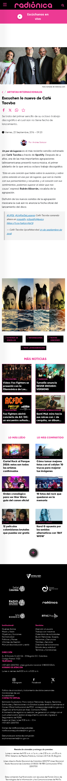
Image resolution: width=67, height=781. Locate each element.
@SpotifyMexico (35, 219)
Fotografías (44, 457)
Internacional (36, 338)
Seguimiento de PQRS (12, 718)
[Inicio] (33, 4)
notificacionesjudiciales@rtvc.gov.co (18, 731)
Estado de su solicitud (45, 647)
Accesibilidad (8, 696)
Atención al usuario (44, 629)
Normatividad (8, 637)
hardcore (43, 379)
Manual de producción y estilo (15, 645)
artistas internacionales (50, 410)
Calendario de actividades (47, 634)
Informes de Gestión (11, 642)
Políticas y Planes (9, 640)
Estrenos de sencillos (12, 339)
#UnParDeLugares (25, 215)
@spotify (21, 219)
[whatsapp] (16, 110)
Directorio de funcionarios (47, 645)
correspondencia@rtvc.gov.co (48, 707)
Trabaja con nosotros (45, 632)
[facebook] (3, 110)
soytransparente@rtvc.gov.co (15, 739)
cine (7, 490)
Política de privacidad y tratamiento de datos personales (28, 691)
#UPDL (10, 215)
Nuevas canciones (55, 339)
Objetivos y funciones (11, 634)
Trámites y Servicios (44, 642)
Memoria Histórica (46, 490)
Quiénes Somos (9, 629)
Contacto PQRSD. (39, 710)
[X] (10, 110)
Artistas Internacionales (24, 92)
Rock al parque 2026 (13, 457)
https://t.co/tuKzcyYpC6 (20, 223)
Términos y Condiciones (45, 650)
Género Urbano (45, 522)
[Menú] (5, 4)
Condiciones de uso (11, 693)
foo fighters (11, 379)
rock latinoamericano (34, 348)
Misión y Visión (8, 632)
